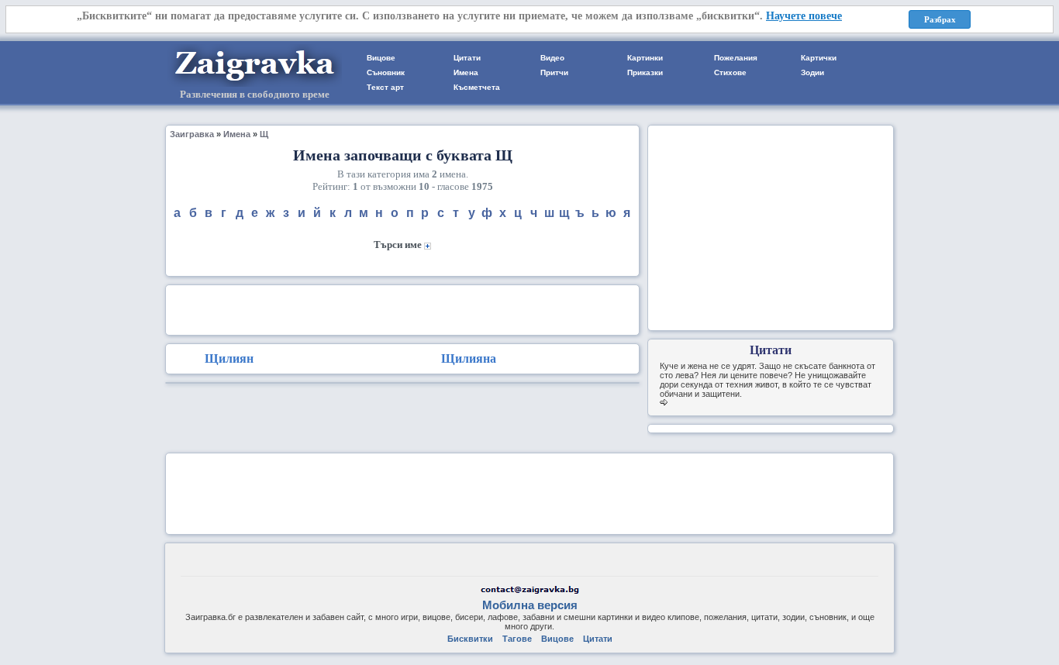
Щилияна (468, 358)
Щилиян (229, 358)
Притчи (554, 72)
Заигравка (192, 134)
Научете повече (804, 16)
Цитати (467, 57)
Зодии (812, 72)
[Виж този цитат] (663, 403)
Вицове (381, 57)
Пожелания (735, 57)
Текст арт (385, 87)
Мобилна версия (530, 605)
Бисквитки (470, 638)
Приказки (645, 72)
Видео (552, 57)
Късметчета (477, 87)
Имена (466, 72)
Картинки (645, 57)
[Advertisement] (402, 308)
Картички (819, 57)
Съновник (386, 72)
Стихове (730, 72)
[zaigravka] (254, 84)
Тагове (517, 638)
